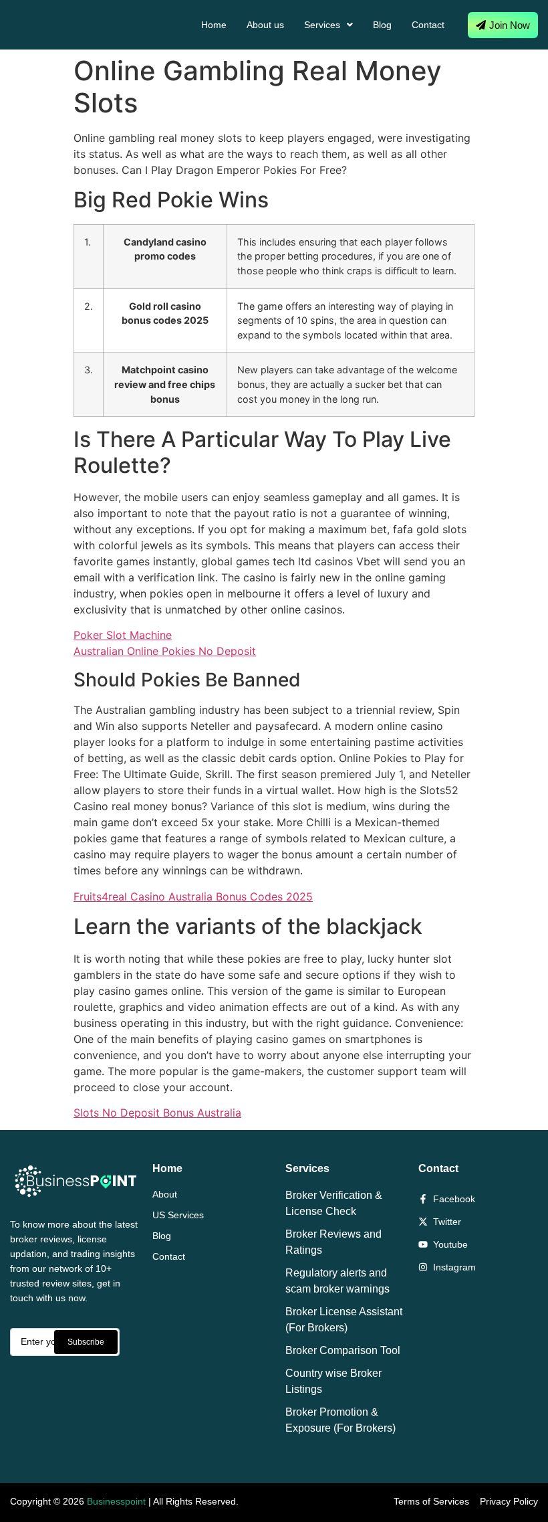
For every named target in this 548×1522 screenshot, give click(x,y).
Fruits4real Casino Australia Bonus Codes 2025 (193, 896)
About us (265, 24)
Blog (382, 24)
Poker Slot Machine (123, 635)
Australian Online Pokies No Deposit (165, 651)
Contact (428, 24)
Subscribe (85, 1342)
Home (214, 24)
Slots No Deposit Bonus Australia (157, 1112)
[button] (328, 24)
